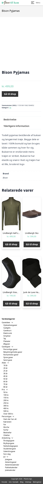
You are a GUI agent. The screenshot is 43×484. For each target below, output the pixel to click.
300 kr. (6, 405)
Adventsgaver (11, 462)
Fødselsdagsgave (10, 446)
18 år (5, 365)
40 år (5, 376)
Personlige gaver (10, 349)
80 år (5, 387)
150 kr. (6, 397)
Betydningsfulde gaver (12, 352)
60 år (5, 381)
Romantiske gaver (11, 354)
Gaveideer (6, 322)
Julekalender (10, 470)
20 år (5, 368)
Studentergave (9, 448)
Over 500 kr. (8, 414)
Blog (21, 482)
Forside (4, 482)
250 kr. (6, 403)
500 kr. (6, 411)
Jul (4, 456)
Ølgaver (6, 344)
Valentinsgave (9, 451)
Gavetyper (6, 346)
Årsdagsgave (8, 440)
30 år (5, 373)
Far (4, 424)
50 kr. (5, 392)
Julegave (8, 459)
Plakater (6, 341)
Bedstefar (7, 432)
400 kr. (6, 408)
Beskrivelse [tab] (10, 119)
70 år (5, 384)
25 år (5, 371)
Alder (4, 362)
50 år (5, 379)
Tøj (10, 108)
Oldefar (6, 435)
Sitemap (28, 482)
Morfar (6, 427)
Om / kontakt (13, 482)
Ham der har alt (10, 419)
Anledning (6, 438)
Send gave (7, 360)
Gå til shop (10, 94)
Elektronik (7, 333)
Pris (3, 389)
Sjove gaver (8, 357)
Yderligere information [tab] (16, 126)
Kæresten (7, 422)
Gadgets (6, 328)
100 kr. (6, 395)
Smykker (7, 336)
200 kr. (6, 400)
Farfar (5, 430)
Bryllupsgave (8, 443)
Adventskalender (12, 465)
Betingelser (37, 482)
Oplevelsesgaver (10, 325)
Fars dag (7, 454)
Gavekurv (7, 330)
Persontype (6, 416)
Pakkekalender (11, 467)
